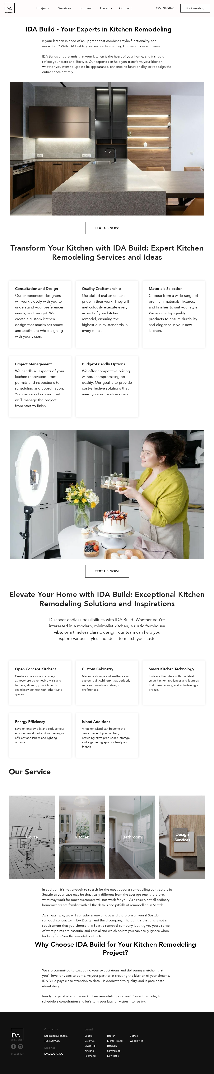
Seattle (89, 1036)
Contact (125, 8)
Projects (43, 8)
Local (105, 8)
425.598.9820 (165, 8)
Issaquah (112, 1046)
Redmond (90, 1056)
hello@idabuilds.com (56, 1036)
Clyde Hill (90, 1046)
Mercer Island (114, 1041)
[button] (195, 8)
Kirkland (89, 1051)
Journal (86, 8)
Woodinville (136, 1041)
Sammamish (114, 1051)
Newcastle (113, 1056)
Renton (111, 1036)
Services (64, 8)
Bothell (134, 1036)
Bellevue (90, 1041)
